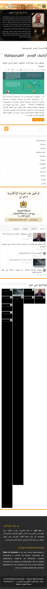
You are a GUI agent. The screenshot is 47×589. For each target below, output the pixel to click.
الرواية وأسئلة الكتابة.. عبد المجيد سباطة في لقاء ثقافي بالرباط (22, 271)
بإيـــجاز (43, 179)
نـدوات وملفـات (40, 152)
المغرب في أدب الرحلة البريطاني (30, 253)
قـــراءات (42, 144)
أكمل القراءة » (38, 120)
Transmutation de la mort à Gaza (20, 259)
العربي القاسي (39, 70)
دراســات (42, 148)
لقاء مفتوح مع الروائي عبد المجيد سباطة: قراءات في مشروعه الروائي (23, 245)
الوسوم (16, 228)
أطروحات (42, 163)
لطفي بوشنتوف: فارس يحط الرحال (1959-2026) (17, 235)
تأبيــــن (43, 183)
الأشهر (33, 228)
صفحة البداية (40, 140)
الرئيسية (42, 48)
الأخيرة (42, 228)
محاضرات (42, 156)
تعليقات (25, 228)
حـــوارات (42, 160)
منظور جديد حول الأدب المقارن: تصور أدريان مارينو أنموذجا (23, 64)
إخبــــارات (42, 171)
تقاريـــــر (42, 167)
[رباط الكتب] (23, 6)
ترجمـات (17, 70)
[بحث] (6, 129)
